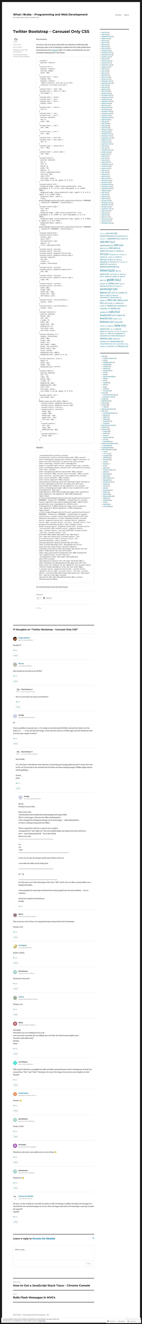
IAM (104, 378)
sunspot (103, 333)
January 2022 (106, 63)
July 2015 (104, 156)
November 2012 (106, 205)
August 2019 (105, 103)
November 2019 (106, 97)
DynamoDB (112, 264)
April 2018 (105, 128)
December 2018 (106, 111)
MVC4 (123, 300)
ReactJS (106, 318)
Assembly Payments (109, 413)
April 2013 (105, 197)
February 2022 (106, 61)
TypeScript (106, 500)
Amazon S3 (123, 236)
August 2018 (105, 119)
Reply (15, 655)
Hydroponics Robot (107, 286)
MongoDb (106, 480)
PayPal (112, 306)
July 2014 (104, 170)
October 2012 (106, 207)
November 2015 (106, 150)
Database (112, 259)
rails (114, 311)
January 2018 (105, 132)
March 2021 (105, 77)
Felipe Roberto (24, 638)
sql (118, 329)
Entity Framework (109, 267)
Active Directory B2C (109, 395)
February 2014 (106, 180)
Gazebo (105, 433)
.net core (111, 233)
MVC (112, 300)
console (118, 257)
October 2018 (106, 115)
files (118, 271)
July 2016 (104, 146)
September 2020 (107, 83)
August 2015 (105, 154)
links (109, 295)
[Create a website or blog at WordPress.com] (48, 1315)
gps (122, 276)
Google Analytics (108, 470)
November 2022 (106, 55)
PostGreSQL (107, 490)
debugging (104, 262)
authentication (106, 245)
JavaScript (19, 54)
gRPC (103, 280)
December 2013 (106, 184)
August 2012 (105, 211)
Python (115, 308)
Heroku (104, 284)
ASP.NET (107, 241)
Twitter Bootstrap (24, 56)
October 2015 (106, 152)
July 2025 (104, 32)
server (104, 329)
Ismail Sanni (23, 1093)
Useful (105, 423)
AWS (118, 245)
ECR (104, 374)
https (122, 283)
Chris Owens (17, 44)
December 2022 (106, 53)
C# (104, 254)
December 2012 (106, 203)
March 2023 (105, 49)
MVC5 (104, 303)
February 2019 (106, 107)
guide (114, 280)
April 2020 (105, 89)
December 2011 (106, 223)
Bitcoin (105, 415)
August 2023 (105, 38)
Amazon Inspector (109, 358)
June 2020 (105, 85)
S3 (104, 387)
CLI (104, 360)
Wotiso (21, 664)
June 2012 (105, 213)
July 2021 (104, 69)
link (102, 295)
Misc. (103, 411)
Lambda (122, 293)
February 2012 (106, 219)
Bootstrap (16, 50)
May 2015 (104, 160)
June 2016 (105, 148)
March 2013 (105, 199)
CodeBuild (106, 364)
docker (103, 264)
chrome (103, 257)
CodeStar (106, 366)
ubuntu (106, 338)
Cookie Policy (42, 1321)
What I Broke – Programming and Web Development (50, 14)
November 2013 (106, 186)
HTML (113, 283)
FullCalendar (114, 274)
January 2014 (105, 182)
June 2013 (104, 194)
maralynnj (22, 945)
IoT (104, 381)
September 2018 (106, 117)
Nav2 (104, 435)
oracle (103, 306)
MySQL (112, 303)
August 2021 (105, 67)
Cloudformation (108, 362)
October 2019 (106, 99)
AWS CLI (104, 248)
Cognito (111, 257)
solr (112, 329)
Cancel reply (93, 1238)
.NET (102, 233)
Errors (103, 403)
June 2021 (105, 71)
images (119, 286)
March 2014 (105, 178)
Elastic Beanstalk (108, 376)
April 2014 (105, 176)
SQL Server (112, 331)
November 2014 (106, 164)
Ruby (120, 325)
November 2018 (106, 113)
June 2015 (105, 158)
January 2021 (105, 79)
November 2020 (106, 81)
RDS (104, 385)
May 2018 (104, 126)
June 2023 (105, 42)
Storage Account (108, 397)
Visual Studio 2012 (107, 344)
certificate (122, 254)
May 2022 (105, 59)
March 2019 (105, 105)
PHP (104, 488)
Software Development (109, 443)
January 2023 (106, 51)
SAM (104, 389)
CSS (14, 54)
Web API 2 (112, 346)
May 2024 (105, 34)
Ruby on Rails (107, 496)
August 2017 (105, 140)
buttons (120, 251)
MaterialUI (105, 297)
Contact (118, 15)
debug (119, 259)
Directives (124, 262)
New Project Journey (108, 425)
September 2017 (106, 138)
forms (104, 274)
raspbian (120, 315)
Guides (22, 50)
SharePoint (106, 421)
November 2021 (106, 65)
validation (104, 341)
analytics (103, 239)
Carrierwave (113, 254)
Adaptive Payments (108, 236)
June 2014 (105, 172)
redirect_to (117, 318)
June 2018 (105, 124)
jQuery (25, 54)
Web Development (107, 449)
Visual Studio (116, 341)
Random (104, 427)
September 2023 (106, 36)
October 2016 (106, 142)
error (107, 270)
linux (115, 295)
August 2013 (105, 190)
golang (108, 276)
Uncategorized (106, 447)
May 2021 (104, 73)
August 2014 (105, 168)
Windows (123, 346)
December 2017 (106, 134)
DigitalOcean (115, 262)
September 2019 (106, 101)
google (116, 276)
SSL (119, 331)
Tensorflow (105, 336)
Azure (104, 251)
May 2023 (104, 44)
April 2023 (105, 46)
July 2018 (104, 122)
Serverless (106, 391)
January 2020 (106, 93)
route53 (103, 326)
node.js (120, 303)
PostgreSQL (105, 308)
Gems (123, 274)
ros (104, 439)
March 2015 (105, 162)
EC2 (104, 372)
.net (104, 451)
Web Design (107, 506)
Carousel (54, 50)
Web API (103, 346)
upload (116, 339)
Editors (105, 417)
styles (124, 331)
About (126, 15)
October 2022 (106, 57)
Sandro (21, 997)
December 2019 (106, 95)
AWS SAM (114, 248)
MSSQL (103, 300)
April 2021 (105, 75)
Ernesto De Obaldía (25, 1196)
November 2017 (106, 136)
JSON (115, 293)
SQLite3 (105, 498)
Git (102, 276)
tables (111, 333)
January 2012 (105, 221)
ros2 (119, 322)
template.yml (120, 333)
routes (110, 326)
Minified (15, 56)
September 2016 (106, 144)
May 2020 (105, 87)
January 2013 (105, 201)
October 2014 (106, 166)
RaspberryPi (108, 315)
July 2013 (104, 192)
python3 (104, 312)
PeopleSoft (122, 306)
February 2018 (106, 130)
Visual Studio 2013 (122, 344)
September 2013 (106, 188)
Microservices (116, 297)
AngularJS (113, 238)
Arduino (124, 239)
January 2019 (106, 109)
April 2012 (105, 215)
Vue (104, 502)
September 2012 (106, 209)
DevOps (104, 399)
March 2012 (105, 217)
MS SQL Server (107, 482)
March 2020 (105, 91)
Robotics (107, 322)
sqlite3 (103, 331)
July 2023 (104, 40)
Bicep (112, 251)
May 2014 (104, 174)
